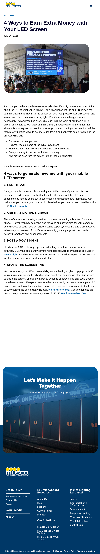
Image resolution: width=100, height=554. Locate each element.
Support (41, 507)
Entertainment (77, 509)
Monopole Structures (81, 517)
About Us (42, 499)
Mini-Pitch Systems (79, 521)
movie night (11, 254)
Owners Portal (44, 510)
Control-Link (76, 525)
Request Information (16, 496)
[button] (90, 6)
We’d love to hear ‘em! (74, 293)
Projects (41, 514)
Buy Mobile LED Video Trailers (48, 532)
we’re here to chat (59, 289)
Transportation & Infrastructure (78, 504)
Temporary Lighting (80, 513)
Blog (39, 503)
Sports (73, 499)
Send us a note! (19, 206)
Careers (9, 504)
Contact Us (11, 500)
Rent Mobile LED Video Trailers (48, 538)
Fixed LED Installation (48, 527)
